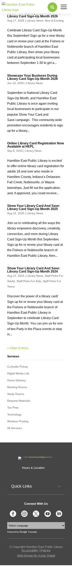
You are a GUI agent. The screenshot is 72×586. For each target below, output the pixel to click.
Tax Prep (12, 407)
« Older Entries (17, 348)
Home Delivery (16, 380)
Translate (32, 532)
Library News (35, 20)
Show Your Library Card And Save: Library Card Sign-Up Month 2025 (33, 207)
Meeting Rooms (17, 387)
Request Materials (18, 400)
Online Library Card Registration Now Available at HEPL (35, 145)
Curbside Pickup (17, 366)
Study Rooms (15, 394)
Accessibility (30, 550)
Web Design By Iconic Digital (36, 555)
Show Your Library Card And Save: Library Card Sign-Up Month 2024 (33, 270)
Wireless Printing (17, 421)
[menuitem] (52, 7)
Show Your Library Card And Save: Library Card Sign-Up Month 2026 (33, 14)
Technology (14, 414)
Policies (45, 550)
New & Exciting (54, 20)
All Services (14, 428)
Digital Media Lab (18, 373)
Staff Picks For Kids (29, 281)
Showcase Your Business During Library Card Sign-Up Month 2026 (32, 77)
